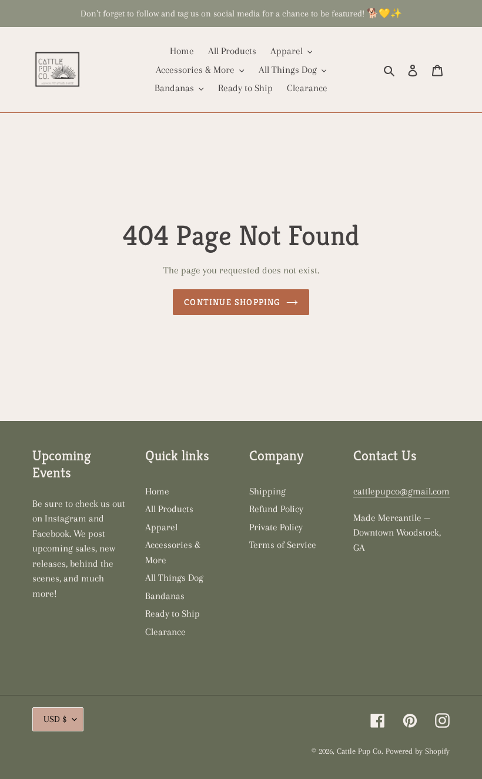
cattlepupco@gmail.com (401, 491)
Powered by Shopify (418, 751)
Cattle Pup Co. (360, 751)
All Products (169, 508)
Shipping (267, 491)
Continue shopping (232, 301)
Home (157, 491)
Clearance (165, 631)
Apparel (161, 527)
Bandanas (165, 595)
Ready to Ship (172, 613)
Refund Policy (276, 508)
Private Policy (276, 527)
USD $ (54, 719)
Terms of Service (282, 544)
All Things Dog (174, 577)
